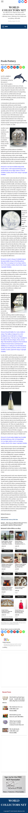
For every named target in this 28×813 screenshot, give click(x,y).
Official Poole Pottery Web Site (9, 519)
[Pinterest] (14, 67)
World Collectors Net (14, 8)
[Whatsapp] (23, 67)
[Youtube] (25, 1)
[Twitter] (22, 1)
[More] (2, 70)
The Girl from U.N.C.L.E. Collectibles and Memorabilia (16, 708)
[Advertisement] (14, 45)
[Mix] (20, 67)
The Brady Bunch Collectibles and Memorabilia (14, 730)
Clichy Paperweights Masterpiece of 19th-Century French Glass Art (16, 722)
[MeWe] (17, 67)
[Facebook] (19, 1)
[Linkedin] (11, 67)
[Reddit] (8, 67)
